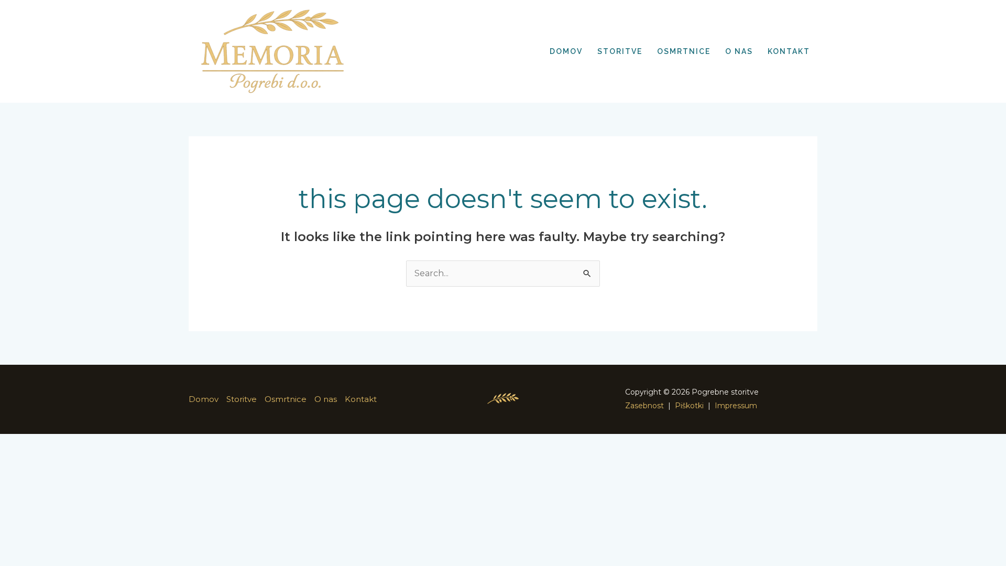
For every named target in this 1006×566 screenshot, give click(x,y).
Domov (203, 399)
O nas (325, 399)
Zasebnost (644, 405)
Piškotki (689, 405)
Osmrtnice (286, 399)
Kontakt (361, 399)
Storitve (241, 399)
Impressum (736, 405)
